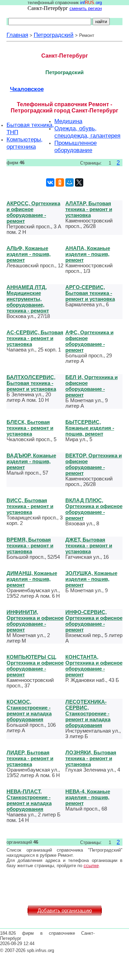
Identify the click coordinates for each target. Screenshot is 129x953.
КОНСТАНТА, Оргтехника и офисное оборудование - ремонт (93, 665)
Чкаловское (27, 89)
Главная (17, 34)
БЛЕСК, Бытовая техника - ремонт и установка (30, 428)
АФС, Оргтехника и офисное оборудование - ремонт (89, 341)
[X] (79, 182)
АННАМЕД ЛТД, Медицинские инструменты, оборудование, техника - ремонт (28, 299)
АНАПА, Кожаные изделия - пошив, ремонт (87, 254)
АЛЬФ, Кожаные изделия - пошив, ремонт (29, 254)
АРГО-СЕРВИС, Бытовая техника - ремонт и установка (90, 293)
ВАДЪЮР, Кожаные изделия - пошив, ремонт (31, 461)
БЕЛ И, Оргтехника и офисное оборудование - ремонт (91, 386)
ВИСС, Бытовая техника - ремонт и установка (30, 506)
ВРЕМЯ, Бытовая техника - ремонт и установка (30, 545)
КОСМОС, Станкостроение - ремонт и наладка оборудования (29, 710)
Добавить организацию (64, 910)
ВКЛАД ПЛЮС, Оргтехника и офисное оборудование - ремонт (93, 509)
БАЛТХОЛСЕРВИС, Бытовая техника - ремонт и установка (31, 383)
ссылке (91, 865)
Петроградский (54, 34)
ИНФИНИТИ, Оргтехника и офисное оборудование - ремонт (35, 621)
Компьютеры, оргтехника (25, 143)
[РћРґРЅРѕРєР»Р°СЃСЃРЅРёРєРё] (60, 182)
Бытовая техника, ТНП (30, 128)
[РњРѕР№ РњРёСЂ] (69, 182)
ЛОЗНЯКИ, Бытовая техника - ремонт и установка (90, 758)
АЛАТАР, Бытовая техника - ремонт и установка (88, 209)
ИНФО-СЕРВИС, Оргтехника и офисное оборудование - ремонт (93, 621)
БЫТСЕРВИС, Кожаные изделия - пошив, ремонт (89, 428)
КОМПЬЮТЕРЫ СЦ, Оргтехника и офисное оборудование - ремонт (35, 665)
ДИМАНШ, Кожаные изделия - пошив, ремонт (32, 579)
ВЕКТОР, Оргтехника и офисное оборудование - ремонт (93, 464)
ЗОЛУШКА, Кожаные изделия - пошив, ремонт (91, 579)
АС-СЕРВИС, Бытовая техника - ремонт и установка (35, 338)
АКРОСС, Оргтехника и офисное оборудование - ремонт (33, 212)
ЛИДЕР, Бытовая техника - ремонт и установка (30, 758)
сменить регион (85, 8)
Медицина (68, 121)
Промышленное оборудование (75, 146)
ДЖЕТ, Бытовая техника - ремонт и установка (88, 545)
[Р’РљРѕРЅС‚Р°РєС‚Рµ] (50, 182)
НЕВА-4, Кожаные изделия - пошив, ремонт (87, 797)
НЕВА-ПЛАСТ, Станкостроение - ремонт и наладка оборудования (29, 800)
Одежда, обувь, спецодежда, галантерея (87, 132)
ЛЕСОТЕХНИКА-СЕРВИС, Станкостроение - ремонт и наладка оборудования (87, 713)
